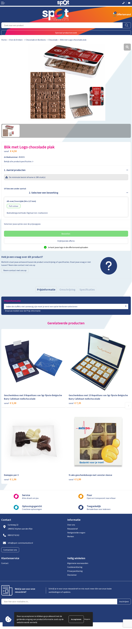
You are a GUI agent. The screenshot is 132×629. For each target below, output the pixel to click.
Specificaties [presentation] (87, 289)
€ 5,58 (10, 403)
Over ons (71, 524)
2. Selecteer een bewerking (43, 192)
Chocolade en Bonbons (36, 39)
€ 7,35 (75, 403)
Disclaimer (72, 575)
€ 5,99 (75, 479)
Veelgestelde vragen (76, 532)
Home (4, 39)
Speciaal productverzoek (66, 32)
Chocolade (53, 39)
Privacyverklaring (75, 571)
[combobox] (62, 25)
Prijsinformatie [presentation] (46, 289)
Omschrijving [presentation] (67, 289)
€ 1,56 (10, 479)
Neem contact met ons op (14, 270)
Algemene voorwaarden (77, 563)
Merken (70, 536)
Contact (5, 563)
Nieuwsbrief (72, 528)
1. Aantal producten (15, 170)
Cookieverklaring (74, 567)
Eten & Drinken (16, 39)
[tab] (46, 289)
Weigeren (87, 619)
